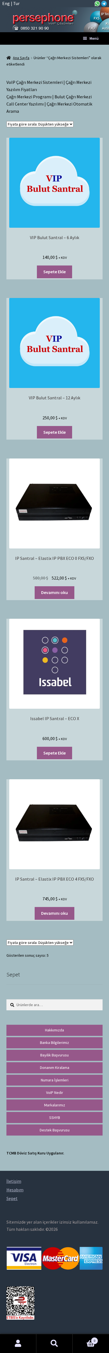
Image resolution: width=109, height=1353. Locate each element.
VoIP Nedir (54, 1092)
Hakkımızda (54, 1030)
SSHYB (54, 1117)
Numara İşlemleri (54, 1080)
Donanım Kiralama (54, 1067)
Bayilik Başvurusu (54, 1055)
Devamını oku (54, 592)
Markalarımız (54, 1105)
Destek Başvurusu (55, 1130)
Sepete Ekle (54, 271)
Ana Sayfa (21, 57)
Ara (54, 1343)
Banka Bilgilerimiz (54, 1042)
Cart (84, 1339)
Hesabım (18, 1343)
